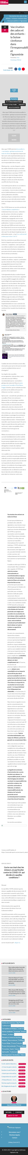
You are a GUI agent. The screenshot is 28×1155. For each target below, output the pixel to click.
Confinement (6, 1026)
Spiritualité (5, 1052)
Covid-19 (21, 1028)
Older (14, 135)
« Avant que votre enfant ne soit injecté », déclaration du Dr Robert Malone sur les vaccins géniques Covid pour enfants (9, 1073)
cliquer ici (17, 942)
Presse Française (16, 1043)
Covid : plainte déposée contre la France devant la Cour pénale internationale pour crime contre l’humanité (9, 1064)
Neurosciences (12, 1040)
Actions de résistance (14, 102)
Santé (12, 1049)
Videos (23, 1055)
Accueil (9, 1112)
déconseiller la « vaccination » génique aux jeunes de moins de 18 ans (12, 151)
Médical (4, 1040)
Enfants (22, 104)
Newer (14, 140)
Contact (18, 1112)
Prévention (5, 1049)
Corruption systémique (9, 1028)
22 (5, 27)
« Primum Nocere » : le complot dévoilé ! (9, 1080)
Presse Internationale (9, 1046)
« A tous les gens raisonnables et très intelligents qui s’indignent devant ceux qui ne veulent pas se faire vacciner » (9, 1067)
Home (26, 13)
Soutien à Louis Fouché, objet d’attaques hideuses (9, 1070)
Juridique (11, 1034)
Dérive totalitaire (10, 104)
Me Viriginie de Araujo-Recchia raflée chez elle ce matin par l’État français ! (9, 1086)
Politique (21, 1040)
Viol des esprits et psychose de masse (9, 1083)
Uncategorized (14, 107)
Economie (17, 1031)
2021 (5, 30)
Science (17, 1049)
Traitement (13, 1052)
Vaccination (16, 1055)
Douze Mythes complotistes (10, 209)
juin (5, 29)
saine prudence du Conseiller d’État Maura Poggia (12, 385)
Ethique (4, 1034)
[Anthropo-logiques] (4, 3)
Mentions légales (14, 1135)
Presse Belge (6, 1043)
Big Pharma (20, 1023)
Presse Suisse (21, 1046)
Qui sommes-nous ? (14, 1132)
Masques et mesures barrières (12, 1037)
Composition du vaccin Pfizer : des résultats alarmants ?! (9, 1076)
